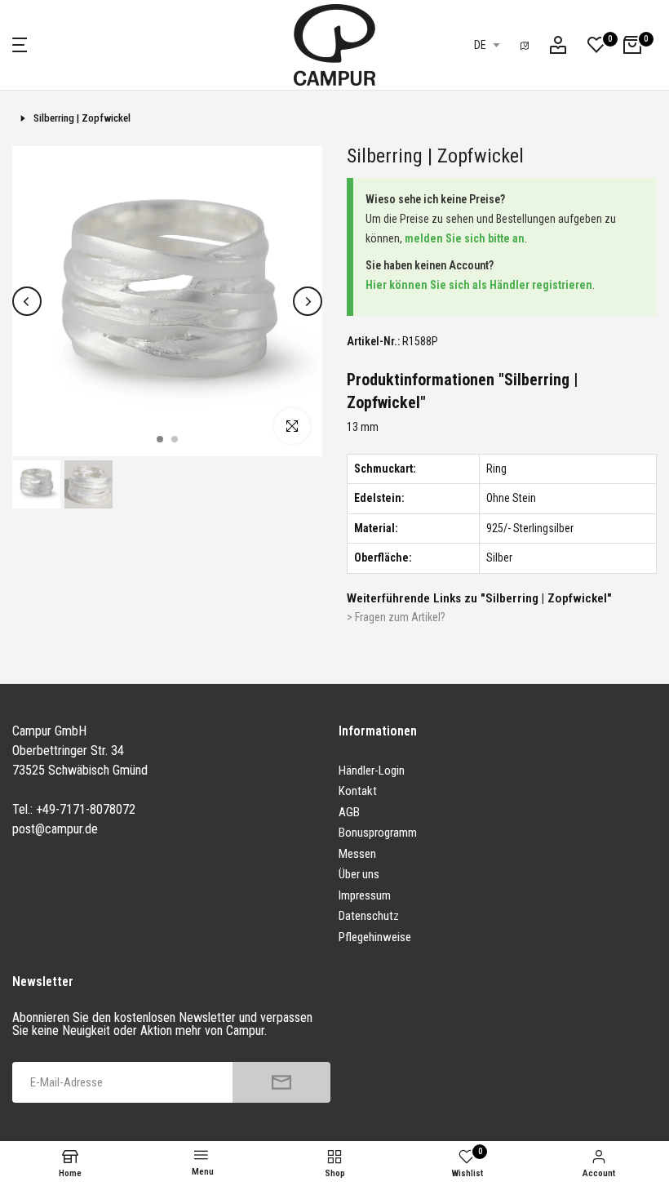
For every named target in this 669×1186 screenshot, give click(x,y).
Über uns (359, 874)
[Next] (307, 301)
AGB (349, 812)
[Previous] (27, 301)
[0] (596, 45)
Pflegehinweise (375, 937)
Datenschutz (369, 915)
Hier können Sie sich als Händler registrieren (479, 284)
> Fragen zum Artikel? (396, 617)
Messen (357, 853)
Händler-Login (372, 770)
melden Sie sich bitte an (465, 238)
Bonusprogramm (378, 832)
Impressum (365, 895)
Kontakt (358, 791)
